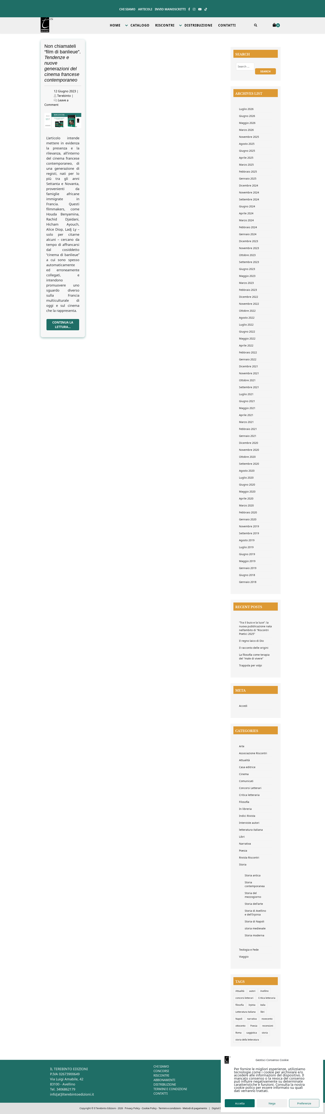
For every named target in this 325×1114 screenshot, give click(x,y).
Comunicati (246, 781)
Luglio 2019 (246, 547)
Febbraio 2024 (248, 227)
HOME (115, 25)
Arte (241, 746)
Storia (242, 864)
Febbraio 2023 (248, 290)
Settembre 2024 (249, 199)
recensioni (267, 1025)
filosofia (239, 1004)
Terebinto (64, 96)
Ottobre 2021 (247, 380)
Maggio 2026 (247, 123)
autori (252, 991)
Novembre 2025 (249, 137)
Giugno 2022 (247, 331)
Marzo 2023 (246, 283)
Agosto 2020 (246, 470)
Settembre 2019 (249, 533)
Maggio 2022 (247, 338)
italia (262, 1004)
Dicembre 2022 (248, 297)
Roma (238, 1032)
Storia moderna (254, 935)
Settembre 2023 (249, 262)
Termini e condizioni (170, 1108)
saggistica (251, 1032)
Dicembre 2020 (248, 443)
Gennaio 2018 (247, 582)
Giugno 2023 (247, 269)
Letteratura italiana (245, 1011)
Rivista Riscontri (249, 857)
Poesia (243, 850)
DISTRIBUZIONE (199, 25)
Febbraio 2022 (248, 352)
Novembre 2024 (249, 192)
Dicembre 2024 (248, 185)
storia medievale (255, 928)
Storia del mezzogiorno (253, 895)
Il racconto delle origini (253, 647)
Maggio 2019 (247, 561)
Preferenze (304, 1103)
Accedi (243, 706)
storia (265, 1032)
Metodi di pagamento (195, 1108)
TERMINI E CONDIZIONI (170, 1089)
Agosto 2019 (246, 540)
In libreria (245, 809)
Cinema (244, 774)
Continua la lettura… (62, 324)
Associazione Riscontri (253, 753)
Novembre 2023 (249, 248)
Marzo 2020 (246, 505)
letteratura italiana (251, 829)
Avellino (264, 991)
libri (262, 1011)
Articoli (145, 9)
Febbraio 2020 (248, 512)
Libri (242, 836)
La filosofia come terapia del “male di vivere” (254, 656)
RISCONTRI (165, 25)
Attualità (244, 760)
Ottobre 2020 (247, 456)
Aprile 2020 (246, 498)
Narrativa (245, 843)
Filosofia (244, 802)
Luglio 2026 (246, 109)
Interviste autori (249, 823)
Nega (272, 1103)
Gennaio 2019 (247, 568)
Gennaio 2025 (247, 178)
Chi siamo (127, 9)
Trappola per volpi (250, 665)
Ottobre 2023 (247, 255)
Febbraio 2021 (248, 429)
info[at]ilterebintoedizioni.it (72, 1094)
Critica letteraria (249, 795)
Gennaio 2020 (247, 519)
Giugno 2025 (247, 150)
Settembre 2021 (249, 387)
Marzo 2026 (246, 130)
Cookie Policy (149, 1108)
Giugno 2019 (247, 554)
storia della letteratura (247, 1039)
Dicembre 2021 (248, 366)
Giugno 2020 (247, 484)
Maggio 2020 (247, 491)
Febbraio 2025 (248, 171)
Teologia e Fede (249, 949)
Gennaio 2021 (247, 436)
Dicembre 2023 (248, 241)
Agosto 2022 (246, 317)
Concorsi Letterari (250, 788)
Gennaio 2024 (247, 234)
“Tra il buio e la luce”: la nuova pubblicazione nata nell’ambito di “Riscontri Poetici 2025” (255, 628)
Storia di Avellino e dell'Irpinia (255, 912)
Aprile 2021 (246, 415)
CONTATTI (227, 25)
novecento (267, 1018)
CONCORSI (161, 1071)
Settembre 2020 (249, 463)
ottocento (240, 1025)
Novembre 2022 (249, 303)
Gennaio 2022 (247, 359)
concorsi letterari (244, 998)
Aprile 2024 (246, 213)
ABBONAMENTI (164, 1080)
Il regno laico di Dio (251, 641)
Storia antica (252, 875)
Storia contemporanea (255, 884)
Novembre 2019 (249, 526)
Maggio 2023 (247, 276)
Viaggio (243, 956)
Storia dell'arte (254, 904)
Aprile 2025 (246, 157)
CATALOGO (140, 25)
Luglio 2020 (246, 477)
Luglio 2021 (246, 394)
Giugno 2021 (247, 401)
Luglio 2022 (246, 324)
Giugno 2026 (247, 116)
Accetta (240, 1103)
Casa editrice (247, 767)
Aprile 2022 (246, 345)
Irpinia (252, 1004)
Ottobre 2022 (247, 310)
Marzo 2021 (246, 422)
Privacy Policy (132, 1108)
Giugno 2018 (247, 575)
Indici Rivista (247, 816)
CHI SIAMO (161, 1066)
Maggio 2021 (247, 408)
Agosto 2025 (246, 144)
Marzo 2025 (246, 164)
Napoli (238, 1018)
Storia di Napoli (254, 921)
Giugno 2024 (247, 206)
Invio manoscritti (170, 9)
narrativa (252, 1018)
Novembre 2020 (249, 450)
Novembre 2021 (249, 373)
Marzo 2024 (246, 220)
